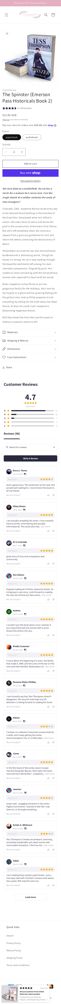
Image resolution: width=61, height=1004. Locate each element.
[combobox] (54, 447)
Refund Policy (14, 950)
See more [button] (45, 526)
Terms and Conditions (18, 965)
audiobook (32, 137)
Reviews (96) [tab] (12, 433)
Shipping (5, 119)
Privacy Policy (14, 943)
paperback (12, 137)
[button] (6, 14)
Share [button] (9, 367)
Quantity (6, 144)
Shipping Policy (15, 957)
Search (10, 935)
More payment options (30, 181)
